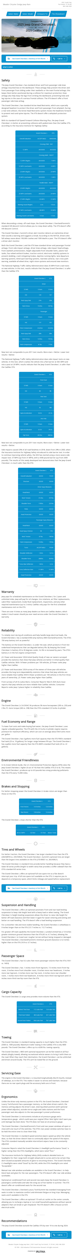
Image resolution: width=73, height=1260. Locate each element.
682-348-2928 (67, 6)
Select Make (13, 14)
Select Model (27, 14)
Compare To (42, 14)
